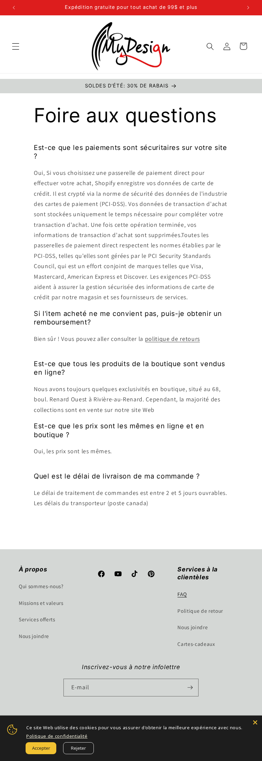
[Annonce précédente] (13, 7)
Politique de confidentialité (56, 736)
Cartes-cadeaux (196, 643)
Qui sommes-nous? (41, 586)
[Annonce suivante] (248, 7)
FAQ (182, 594)
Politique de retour (200, 610)
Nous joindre (34, 636)
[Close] (255, 722)
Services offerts (37, 619)
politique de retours (172, 339)
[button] (16, 46)
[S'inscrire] (190, 687)
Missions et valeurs (41, 602)
